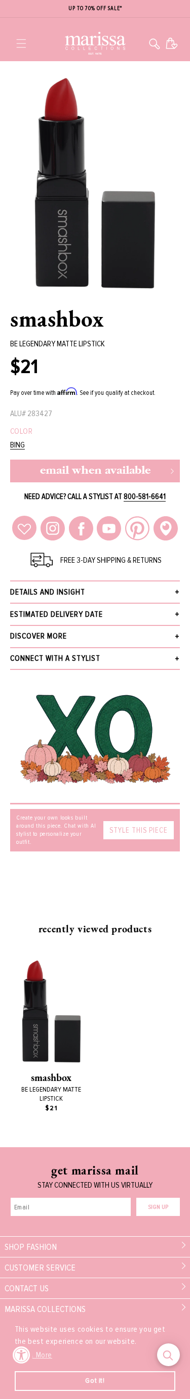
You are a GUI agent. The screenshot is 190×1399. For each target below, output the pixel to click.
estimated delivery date (56, 614)
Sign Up (158, 1207)
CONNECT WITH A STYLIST (55, 658)
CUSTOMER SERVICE (40, 1267)
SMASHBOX (57, 318)
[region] (95, 9)
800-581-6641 (145, 496)
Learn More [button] (34, 1355)
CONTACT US (27, 1288)
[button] (21, 43)
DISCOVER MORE (38, 636)
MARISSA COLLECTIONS (45, 1309)
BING (17, 445)
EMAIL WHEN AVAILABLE (95, 471)
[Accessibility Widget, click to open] (21, 1354)
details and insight (47, 592)
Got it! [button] (94, 1380)
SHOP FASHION (31, 1246)
